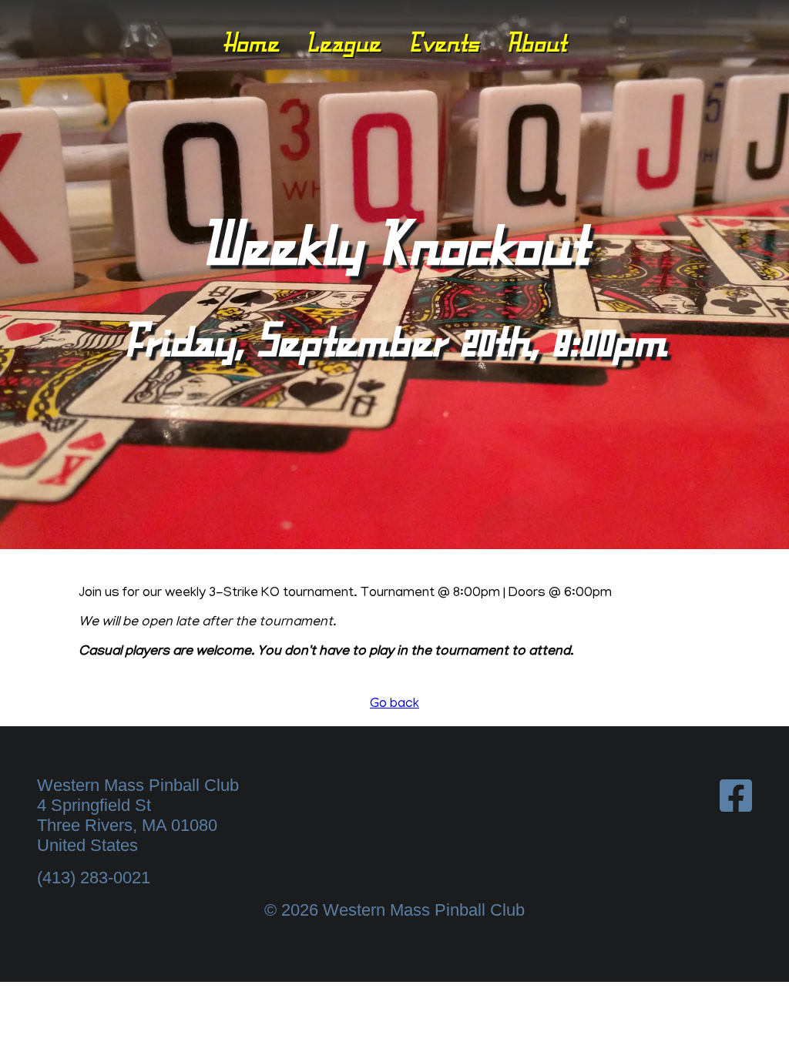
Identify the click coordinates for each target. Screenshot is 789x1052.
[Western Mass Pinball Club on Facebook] (736, 796)
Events (443, 42)
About (536, 42)
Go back (394, 704)
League (343, 42)
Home (251, 42)
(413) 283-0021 (93, 877)
